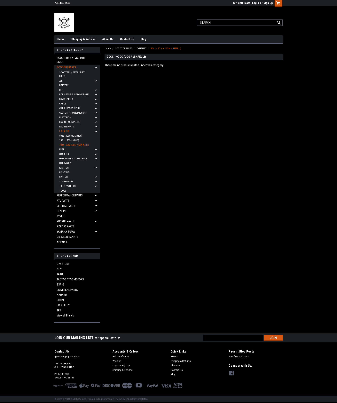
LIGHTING (64, 172)
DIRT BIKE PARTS (66, 206)
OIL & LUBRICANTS (67, 237)
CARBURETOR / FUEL (70, 108)
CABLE (62, 103)
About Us (107, 39)
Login (255, 2)
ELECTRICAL (65, 117)
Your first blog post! (239, 356)
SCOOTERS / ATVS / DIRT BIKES (71, 60)
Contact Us (127, 39)
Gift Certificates (121, 356)
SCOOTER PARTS (66, 67)
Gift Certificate (241, 2)
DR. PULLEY (63, 305)
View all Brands (65, 315)
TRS (59, 310)
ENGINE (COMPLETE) (69, 121)
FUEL (61, 149)
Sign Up (268, 2)
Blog (143, 39)
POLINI (60, 300)
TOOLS (62, 190)
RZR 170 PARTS (65, 226)
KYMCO (61, 216)
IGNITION (64, 167)
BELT (61, 89)
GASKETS (64, 154)
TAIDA (60, 274)
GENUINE (62, 211)
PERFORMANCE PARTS (70, 195)
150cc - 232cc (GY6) (69, 140)
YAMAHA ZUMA (66, 231)
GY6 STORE (63, 264)
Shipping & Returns (83, 39)
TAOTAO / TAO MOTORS (70, 279)
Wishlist (117, 361)
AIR (61, 80)
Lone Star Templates (137, 399)
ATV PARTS (63, 200)
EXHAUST (64, 131)
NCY (59, 269)
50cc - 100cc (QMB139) (70, 135)
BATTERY (63, 85)
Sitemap (81, 399)
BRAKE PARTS (66, 99)
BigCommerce (106, 399)
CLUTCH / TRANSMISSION (72, 112)
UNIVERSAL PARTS (67, 290)
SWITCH (63, 176)
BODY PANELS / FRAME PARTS (74, 94)
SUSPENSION (66, 181)
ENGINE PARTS (66, 126)
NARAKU (62, 295)
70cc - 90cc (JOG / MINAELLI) (74, 144)
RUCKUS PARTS (65, 221)
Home (61, 39)
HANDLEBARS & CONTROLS (73, 158)
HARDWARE (65, 163)
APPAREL (62, 242)
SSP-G (60, 284)
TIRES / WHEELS (67, 186)
